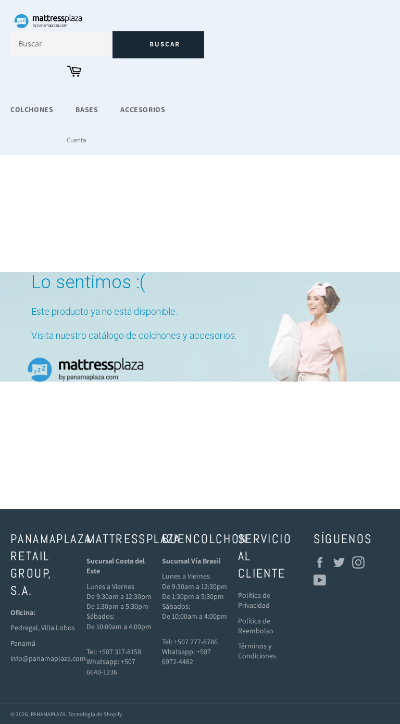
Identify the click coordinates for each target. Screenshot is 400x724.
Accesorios (142, 109)
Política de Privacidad (254, 600)
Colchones (31, 109)
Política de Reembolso (255, 625)
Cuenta (76, 140)
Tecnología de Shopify (95, 714)
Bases (87, 109)
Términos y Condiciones (257, 650)
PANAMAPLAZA (48, 714)
